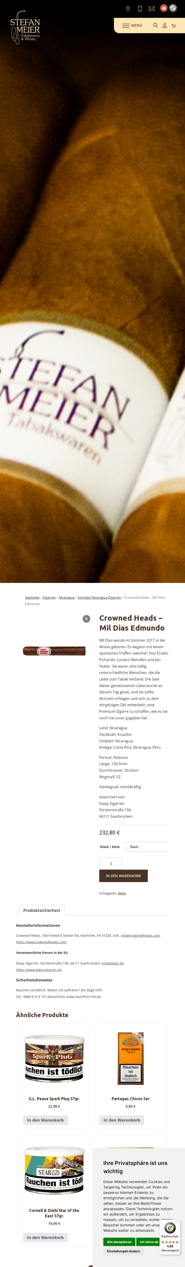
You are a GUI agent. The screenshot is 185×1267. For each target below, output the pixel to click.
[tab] (42, 910)
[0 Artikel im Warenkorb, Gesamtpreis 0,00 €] (173, 26)
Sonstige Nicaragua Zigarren (99, 597)
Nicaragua (66, 597)
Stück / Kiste (110, 847)
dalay (122, 893)
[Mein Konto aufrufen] (164, 26)
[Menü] (177, 1222)
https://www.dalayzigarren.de (39, 970)
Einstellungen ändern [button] (123, 1251)
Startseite (32, 597)
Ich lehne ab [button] (149, 1242)
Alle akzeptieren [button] (119, 1242)
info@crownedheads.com (140, 935)
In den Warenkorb (123, 875)
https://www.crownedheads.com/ (41, 942)
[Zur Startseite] (25, 43)
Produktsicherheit (41, 910)
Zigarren (49, 597)
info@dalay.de (112, 963)
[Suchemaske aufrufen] (155, 26)
